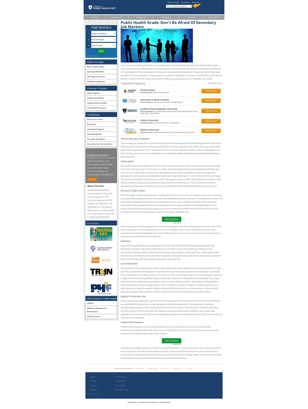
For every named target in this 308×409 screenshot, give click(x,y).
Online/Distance (139, 368)
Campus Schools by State (97, 103)
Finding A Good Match (95, 98)
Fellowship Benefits (94, 134)
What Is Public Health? (95, 67)
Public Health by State (122, 390)
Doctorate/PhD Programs (96, 108)
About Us (92, 377)
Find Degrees (116, 17)
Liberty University (149, 120)
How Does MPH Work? (95, 72)
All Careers (95, 17)
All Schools (93, 381)
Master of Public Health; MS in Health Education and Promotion (174, 132)
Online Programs (93, 93)
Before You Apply (95, 62)
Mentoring (191, 17)
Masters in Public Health (161, 92)
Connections (93, 223)
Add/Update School (121, 381)
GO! (101, 51)
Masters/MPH (165, 368)
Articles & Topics (120, 377)
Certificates (188, 368)
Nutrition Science (93, 316)
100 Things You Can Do (96, 77)
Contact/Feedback (120, 385)
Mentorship (91, 124)
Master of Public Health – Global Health (166, 123)
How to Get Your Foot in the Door (99, 144)
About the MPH (214, 17)
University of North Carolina (154, 100)
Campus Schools (152, 368)
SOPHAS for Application (96, 82)
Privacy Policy (94, 390)
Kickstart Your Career (95, 119)
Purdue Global (147, 90)
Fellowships (140, 17)
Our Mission (185, 2)
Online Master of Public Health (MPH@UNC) (168, 102)
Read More (92, 179)
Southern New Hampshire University (159, 109)
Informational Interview (95, 129)
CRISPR (90, 303)
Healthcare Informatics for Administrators (97, 310)
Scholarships (166, 17)
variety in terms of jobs (138, 195)
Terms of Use (94, 394)
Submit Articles (173, 2)
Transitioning (93, 115)
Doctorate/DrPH (177, 368)
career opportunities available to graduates (192, 143)
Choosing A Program (97, 88)
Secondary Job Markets (96, 139)
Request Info (211, 91)
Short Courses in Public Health (101, 298)
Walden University (149, 130)
